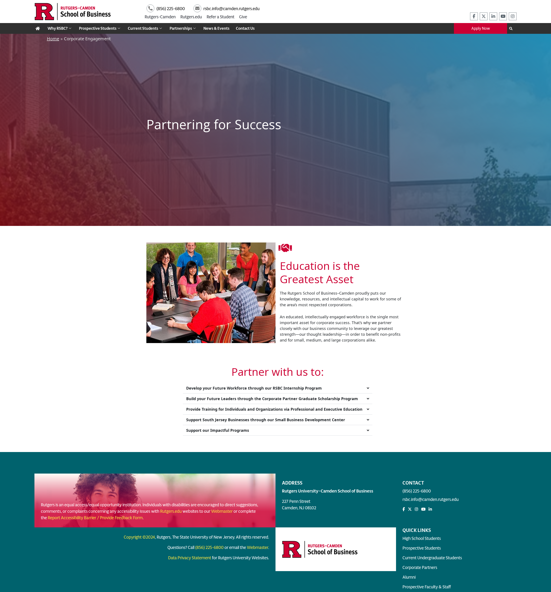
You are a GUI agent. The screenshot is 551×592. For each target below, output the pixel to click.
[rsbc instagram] (513, 16)
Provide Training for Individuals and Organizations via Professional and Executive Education (274, 409)
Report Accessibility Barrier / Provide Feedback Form (95, 518)
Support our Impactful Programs (217, 430)
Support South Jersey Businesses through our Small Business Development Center (265, 419)
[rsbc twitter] (484, 16)
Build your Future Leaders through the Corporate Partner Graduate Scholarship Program (272, 398)
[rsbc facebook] (474, 16)
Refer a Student (220, 17)
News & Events (216, 28)
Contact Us (245, 28)
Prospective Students (97, 28)
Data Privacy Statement (189, 558)
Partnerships (181, 28)
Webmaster (222, 511)
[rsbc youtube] (503, 16)
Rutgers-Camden (160, 17)
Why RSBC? (58, 28)
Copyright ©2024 (139, 537)
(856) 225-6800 (416, 491)
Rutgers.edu (191, 17)
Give (243, 17)
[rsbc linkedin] (493, 16)
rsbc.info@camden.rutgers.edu (430, 499)
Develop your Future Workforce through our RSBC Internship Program (254, 388)
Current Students (143, 28)
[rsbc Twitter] (410, 509)
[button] (277, 388)
